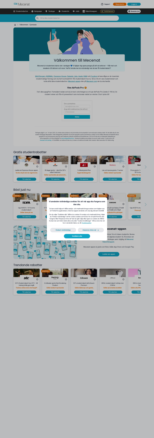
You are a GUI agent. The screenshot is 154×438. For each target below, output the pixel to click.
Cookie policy (86, 223)
